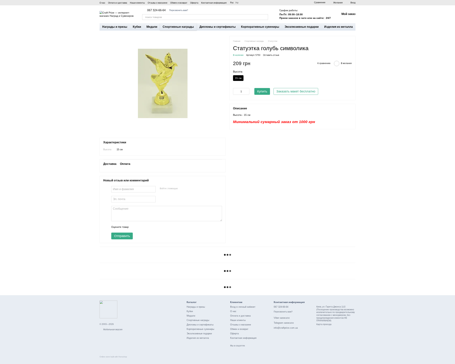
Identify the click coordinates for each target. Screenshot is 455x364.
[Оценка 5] (157, 227)
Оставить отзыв (271, 55)
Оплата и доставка (117, 3)
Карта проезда (323, 324)
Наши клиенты (137, 3)
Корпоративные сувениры (260, 26)
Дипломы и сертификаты (217, 26)
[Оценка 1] (134, 227)
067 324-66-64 (156, 10)
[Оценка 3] (146, 227)
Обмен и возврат (178, 3)
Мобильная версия (112, 329)
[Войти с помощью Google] (187, 189)
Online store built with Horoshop (113, 357)
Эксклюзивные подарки (302, 26)
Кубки (137, 26)
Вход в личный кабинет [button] (242, 306)
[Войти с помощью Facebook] (182, 189)
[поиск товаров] (265, 17)
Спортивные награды (178, 26)
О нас (102, 3)
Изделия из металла (338, 26)
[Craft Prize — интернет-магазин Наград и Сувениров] (108, 309)
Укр (237, 3)
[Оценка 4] (151, 227)
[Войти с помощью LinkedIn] (193, 189)
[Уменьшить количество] (235, 91)
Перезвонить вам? (178, 10)
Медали (151, 26)
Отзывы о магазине (157, 3)
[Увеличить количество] (246, 91)
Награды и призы (114, 26)
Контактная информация (214, 3)
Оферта (194, 3)
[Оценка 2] (140, 227)
